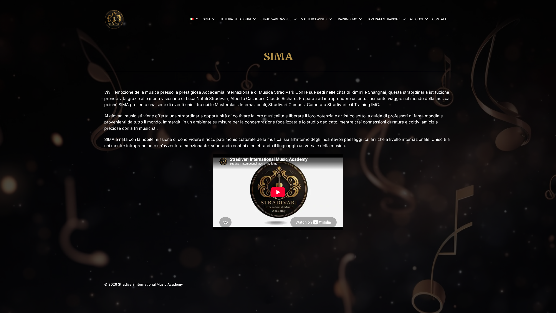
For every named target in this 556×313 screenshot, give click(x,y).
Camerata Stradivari (383, 19)
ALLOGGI (416, 19)
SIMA (206, 19)
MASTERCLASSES (314, 19)
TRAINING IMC (346, 19)
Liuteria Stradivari (235, 19)
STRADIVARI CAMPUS (275, 19)
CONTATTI (439, 19)
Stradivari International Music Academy (150, 284)
